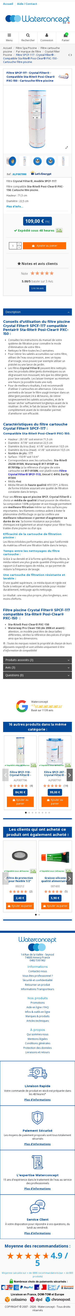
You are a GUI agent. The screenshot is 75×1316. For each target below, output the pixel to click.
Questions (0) (14, 675)
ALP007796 (20, 780)
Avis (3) (10, 667)
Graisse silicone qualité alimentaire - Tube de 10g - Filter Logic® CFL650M (55, 882)
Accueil (8, 4)
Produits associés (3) (19, 660)
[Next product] (71, 54)
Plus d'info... (14, 206)
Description (13, 312)
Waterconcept (39, 702)
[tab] (37, 312)
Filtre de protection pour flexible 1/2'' (20, 879)
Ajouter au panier (47, 245)
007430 (55, 886)
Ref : (9, 174)
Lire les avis (37, 288)
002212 (19, 886)
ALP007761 (54, 780)
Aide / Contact (27, 4)
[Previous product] (69, 54)
